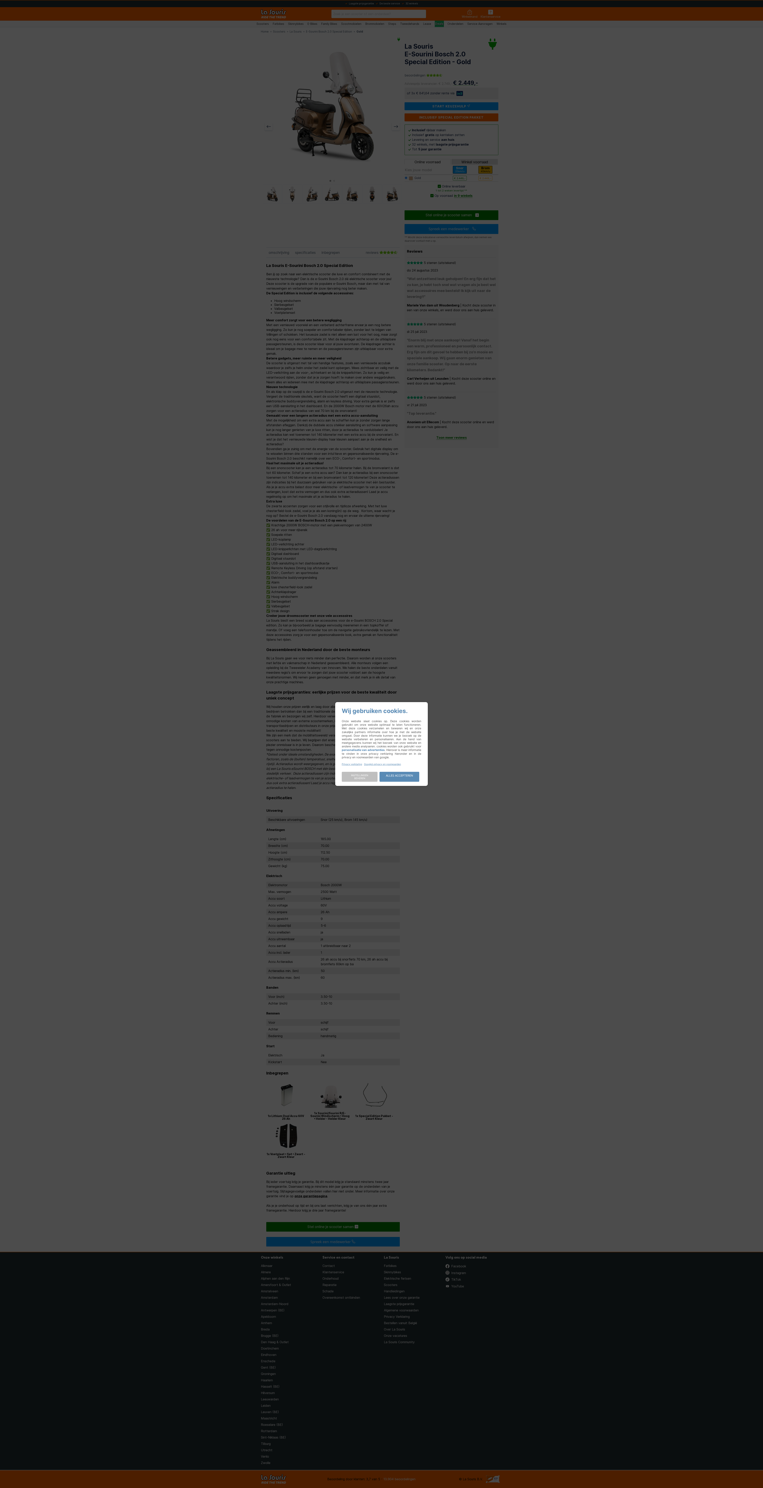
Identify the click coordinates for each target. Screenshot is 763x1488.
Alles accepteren (399, 775)
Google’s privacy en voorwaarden (382, 764)
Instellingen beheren (359, 777)
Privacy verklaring (352, 764)
